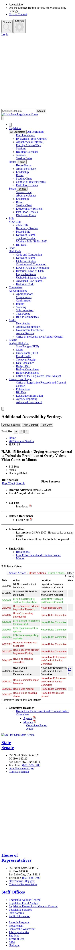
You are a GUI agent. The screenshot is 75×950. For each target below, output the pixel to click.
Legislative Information (29, 395)
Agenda (27, 718)
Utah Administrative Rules (31, 277)
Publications (23, 389)
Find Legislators (25, 135)
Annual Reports (25, 333)
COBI (19, 349)
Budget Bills (23, 366)
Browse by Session (27, 228)
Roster (19, 175)
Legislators (15, 128)
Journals (20, 155)
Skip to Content (18, 14)
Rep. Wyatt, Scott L (13, 483)
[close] (2, 409)
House (12, 161)
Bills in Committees (27, 316)
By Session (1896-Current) (31, 138)
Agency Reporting (26, 398)
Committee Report (36, 725)
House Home (23, 165)
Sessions (21, 148)
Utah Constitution (26, 261)
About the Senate (26, 195)
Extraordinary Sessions (29, 208)
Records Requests (19, 922)
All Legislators (17, 132)
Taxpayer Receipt (26, 359)
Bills (11, 218)
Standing (21, 307)
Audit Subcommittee (28, 326)
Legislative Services (20, 909)
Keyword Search (25, 234)
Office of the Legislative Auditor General (39, 336)
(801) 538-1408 (31, 765)
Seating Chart (24, 178)
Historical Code (25, 284)
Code (12, 248)
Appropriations (24, 293)
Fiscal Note (22, 519)
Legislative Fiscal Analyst (23, 903)
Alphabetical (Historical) (30, 141)
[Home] (37, 114)
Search (7, 22)
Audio (29, 728)
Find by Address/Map (28, 145)
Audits (12, 320)
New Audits (23, 323)
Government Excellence (30, 330)
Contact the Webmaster (22, 928)
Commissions (23, 297)
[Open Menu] (2, 118)
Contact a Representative (23, 884)
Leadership (22, 172)
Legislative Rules (26, 274)
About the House (26, 168)
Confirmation (23, 300)
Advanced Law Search (29, 280)
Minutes (28, 722)
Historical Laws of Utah (30, 270)
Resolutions (22, 551)
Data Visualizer (25, 362)
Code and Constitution (29, 254)
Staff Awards (16, 912)
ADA (12, 942)
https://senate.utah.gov (21, 768)
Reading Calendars (27, 151)
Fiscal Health (23, 356)
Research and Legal (20, 379)
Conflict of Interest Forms (31, 181)
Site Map (14, 935)
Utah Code (15, 251)
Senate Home (23, 192)
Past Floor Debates (27, 185)
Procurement (16, 925)
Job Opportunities (19, 932)
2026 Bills (22, 225)
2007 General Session (21, 441)
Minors (20, 558)
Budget (13, 339)
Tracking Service (25, 238)
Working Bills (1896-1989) (31, 241)
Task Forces (23, 313)
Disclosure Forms (26, 215)
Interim (20, 303)
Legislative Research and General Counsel (33, 906)
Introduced (22, 506)
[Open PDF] (30, 506)
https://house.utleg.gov (22, 881)
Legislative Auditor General (25, 899)
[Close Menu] (10, 125)
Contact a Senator (19, 771)
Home (12, 437)
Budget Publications (27, 372)
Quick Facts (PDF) (27, 353)
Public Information (19, 916)
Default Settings (11, 424)
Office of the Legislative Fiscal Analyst (38, 375)
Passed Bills (23, 231)
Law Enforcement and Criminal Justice (38, 555)
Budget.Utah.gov (19, 343)
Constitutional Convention (31, 264)
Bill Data (21, 244)
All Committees (18, 290)
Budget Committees (27, 369)
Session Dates (24, 158)
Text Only (47, 424)
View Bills (15, 221)
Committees (15, 287)
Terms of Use (16, 938)
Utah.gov (14, 945)
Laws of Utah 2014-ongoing (32, 267)
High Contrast (30, 424)
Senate (12, 188)
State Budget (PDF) (27, 346)
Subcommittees (24, 310)
